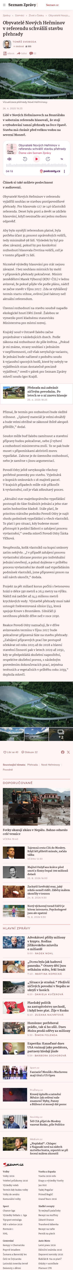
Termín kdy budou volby (15, 1190)
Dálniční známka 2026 (50, 1250)
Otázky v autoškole (48, 1264)
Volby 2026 (8, 1176)
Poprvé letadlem (11, 1250)
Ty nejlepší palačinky (49, 1211)
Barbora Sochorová (51, 1055)
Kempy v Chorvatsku (14, 1245)
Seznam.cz (52, 5)
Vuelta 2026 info (47, 1176)
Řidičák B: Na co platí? (50, 1259)
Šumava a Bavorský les (15, 1254)
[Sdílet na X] (68, 752)
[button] (36, 78)
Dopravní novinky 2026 (50, 1254)
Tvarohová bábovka (48, 1224)
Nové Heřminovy (50, 764)
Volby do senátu (11, 1194)
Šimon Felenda (46, 1035)
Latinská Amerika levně (15, 1264)
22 (35, 53)
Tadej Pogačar (45, 1190)
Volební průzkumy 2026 (15, 1181)
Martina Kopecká (48, 974)
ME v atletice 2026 (12, 1224)
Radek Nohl (44, 953)
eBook (10, 53)
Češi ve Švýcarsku (12, 1259)
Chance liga (9, 1211)
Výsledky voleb (10, 1185)
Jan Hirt (42, 1185)
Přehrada (32, 764)
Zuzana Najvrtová (49, 1014)
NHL (5, 1234)
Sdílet (24, 53)
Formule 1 (8, 1229)
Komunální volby (12, 1199)
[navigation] (4, 5)
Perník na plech (46, 1234)
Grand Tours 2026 (47, 1199)
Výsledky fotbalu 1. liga (15, 1215)
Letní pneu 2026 (47, 1245)
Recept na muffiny (48, 1215)
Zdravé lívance (46, 1220)
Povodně (8, 769)
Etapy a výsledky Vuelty (51, 1181)
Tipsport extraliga (12, 1220)
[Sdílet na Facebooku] (62, 752)
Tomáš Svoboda (24, 41)
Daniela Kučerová (49, 994)
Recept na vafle (46, 1229)
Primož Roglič (45, 1194)
